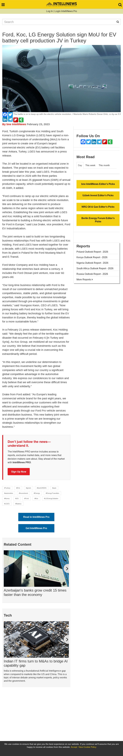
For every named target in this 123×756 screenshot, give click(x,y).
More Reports (84, 279)
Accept (74, 747)
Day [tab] (80, 165)
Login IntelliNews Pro (66, 11)
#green (28, 488)
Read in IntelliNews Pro (36, 517)
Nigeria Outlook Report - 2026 (92, 263)
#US (16, 498)
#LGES (6, 504)
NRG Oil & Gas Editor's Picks (98, 207)
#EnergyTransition (52, 493)
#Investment (23, 493)
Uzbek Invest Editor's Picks (98, 195)
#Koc (36, 498)
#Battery (18, 504)
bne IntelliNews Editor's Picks (98, 184)
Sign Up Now (18, 471)
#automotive (8, 493)
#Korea (6, 498)
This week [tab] (90, 165)
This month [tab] (104, 165)
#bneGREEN (41, 488)
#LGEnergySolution (51, 498)
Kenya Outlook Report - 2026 (91, 257)
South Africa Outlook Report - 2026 (94, 268)
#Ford (26, 498)
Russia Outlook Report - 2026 (92, 274)
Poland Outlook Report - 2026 (92, 252)
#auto (54, 488)
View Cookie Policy (87, 747)
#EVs (18, 488)
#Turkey (7, 488)
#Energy (37, 493)
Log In (49, 11)
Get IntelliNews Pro (36, 528)
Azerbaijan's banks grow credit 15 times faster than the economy (35, 592)
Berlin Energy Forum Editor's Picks (98, 220)
